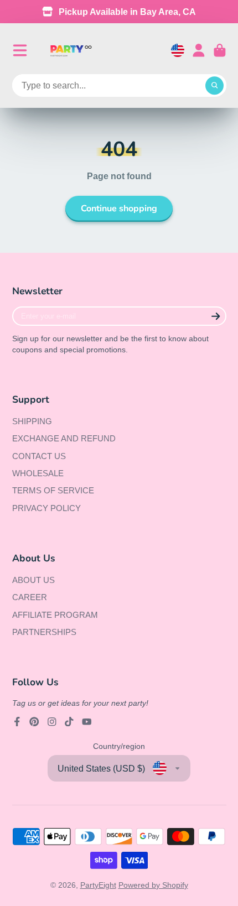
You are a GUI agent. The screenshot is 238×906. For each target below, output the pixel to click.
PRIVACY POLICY (46, 508)
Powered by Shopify (153, 885)
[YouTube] (87, 722)
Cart (219, 50)
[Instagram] (52, 722)
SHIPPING (32, 421)
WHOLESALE (38, 473)
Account (198, 50)
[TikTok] (69, 722)
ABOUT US (33, 580)
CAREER (29, 597)
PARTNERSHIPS (44, 632)
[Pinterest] (34, 722)
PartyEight (98, 885)
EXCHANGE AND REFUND (64, 438)
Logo (71, 50)
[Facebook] (17, 722)
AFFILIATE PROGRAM (55, 614)
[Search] (214, 85)
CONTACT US (39, 456)
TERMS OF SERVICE (53, 490)
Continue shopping (119, 208)
